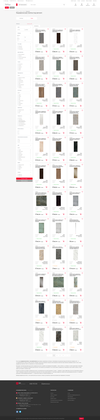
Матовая (20, 118)
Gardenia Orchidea (22, 77)
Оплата (52, 393)
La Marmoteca (21, 100)
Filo (81, 179)
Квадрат (20, 166)
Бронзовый (20, 154)
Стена (20, 111)
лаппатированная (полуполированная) (22, 121)
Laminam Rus (21, 80)
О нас (69, 393)
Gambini (20, 86)
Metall (81, 234)
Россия (20, 65)
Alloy (19, 99)
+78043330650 (22, 401)
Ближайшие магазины (21, 390)
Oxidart (20, 96)
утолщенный (21, 58)
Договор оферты (71, 400)
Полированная (21, 125)
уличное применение (22, 57)
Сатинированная (21, 122)
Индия (20, 68)
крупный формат (21, 54)
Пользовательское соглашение (56, 400)
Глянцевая (20, 119)
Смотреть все (30, 390)
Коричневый (21, 151)
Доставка (52, 396)
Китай (20, 69)
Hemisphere (21, 103)
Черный (20, 152)
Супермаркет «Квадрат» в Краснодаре (25, 398)
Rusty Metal (46, 207)
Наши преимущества (72, 398)
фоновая (20, 55)
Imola (19, 83)
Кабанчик (20, 174)
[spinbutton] (20, 30)
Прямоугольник (21, 164)
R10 (19, 140)
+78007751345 (28, 401)
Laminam (20, 87)
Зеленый (20, 159)
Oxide (19, 102)
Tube (19, 97)
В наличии (20, 47)
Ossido (81, 288)
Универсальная (21, 109)
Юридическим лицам (55, 402)
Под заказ (20, 46)
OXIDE (47, 44)
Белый (20, 158)
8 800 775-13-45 (33, 383)
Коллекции (21, 18)
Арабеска (20, 167)
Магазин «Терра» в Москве (23, 403)
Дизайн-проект (53, 398)
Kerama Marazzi (21, 84)
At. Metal (63, 260)
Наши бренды (70, 396)
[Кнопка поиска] (64, 4)
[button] (75, 4)
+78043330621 (22, 406)
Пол (19, 112)
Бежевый (20, 155)
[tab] (30, 27)
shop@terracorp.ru (45, 383)
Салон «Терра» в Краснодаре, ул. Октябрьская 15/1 (28, 392)
